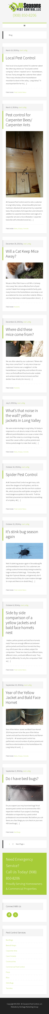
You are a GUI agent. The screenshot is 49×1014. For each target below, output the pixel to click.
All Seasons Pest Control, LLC (24, 7)
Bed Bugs (17, 832)
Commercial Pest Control (15, 967)
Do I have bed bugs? (22, 778)
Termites (9, 988)
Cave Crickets (11, 956)
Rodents (17, 307)
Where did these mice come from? (20, 332)
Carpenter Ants (11, 951)
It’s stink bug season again (22, 534)
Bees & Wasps (11, 945)
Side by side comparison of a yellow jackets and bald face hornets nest (21, 622)
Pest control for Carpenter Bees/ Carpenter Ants (19, 119)
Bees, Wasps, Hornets (21, 229)
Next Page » (20, 844)
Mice (7, 977)
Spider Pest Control (21, 474)
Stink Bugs (9, 983)
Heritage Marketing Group (28, 1007)
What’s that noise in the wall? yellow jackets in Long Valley (23, 415)
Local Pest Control (20, 57)
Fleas (8, 972)
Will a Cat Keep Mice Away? (22, 254)
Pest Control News (20, 92)
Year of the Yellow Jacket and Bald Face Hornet (23, 697)
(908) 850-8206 (24, 15)
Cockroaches (11, 961)
